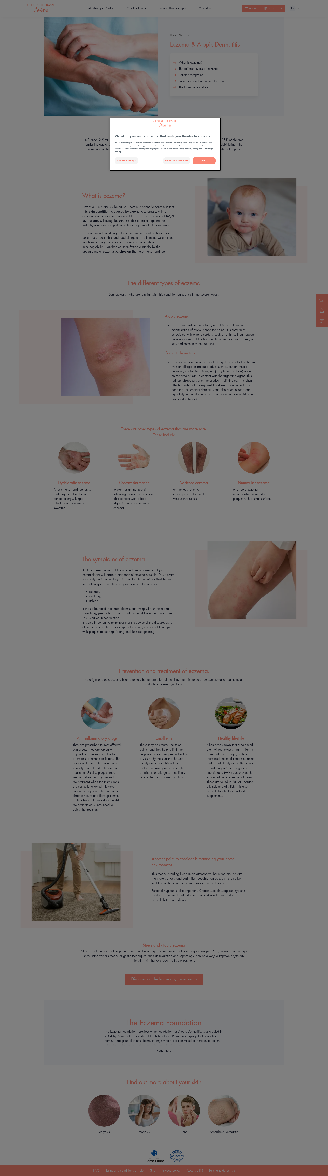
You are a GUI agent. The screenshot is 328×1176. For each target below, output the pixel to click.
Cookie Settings (126, 160)
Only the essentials (176, 160)
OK (204, 160)
